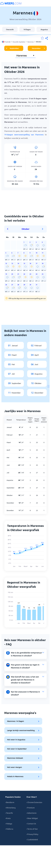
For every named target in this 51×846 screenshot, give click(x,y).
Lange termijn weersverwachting (21, 730)
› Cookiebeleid (32, 839)
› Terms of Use (32, 829)
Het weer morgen (14, 767)
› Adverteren (31, 813)
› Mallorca (9, 829)
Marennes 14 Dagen (15, 721)
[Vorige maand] (8, 229)
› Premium (30, 807)
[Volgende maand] (42, 229)
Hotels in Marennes (15, 776)
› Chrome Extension (34, 802)
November (36, 48)
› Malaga (8, 823)
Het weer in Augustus (16, 739)
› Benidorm (9, 802)
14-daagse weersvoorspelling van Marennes (24, 134)
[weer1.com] (10, 3)
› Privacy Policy (32, 834)
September (14, 48)
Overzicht (10, 29)
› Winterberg (10, 807)
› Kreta (8, 818)
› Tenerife (9, 813)
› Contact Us (31, 823)
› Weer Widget (32, 818)
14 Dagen (27, 29)
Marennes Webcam (15, 758)
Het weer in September (17, 749)
